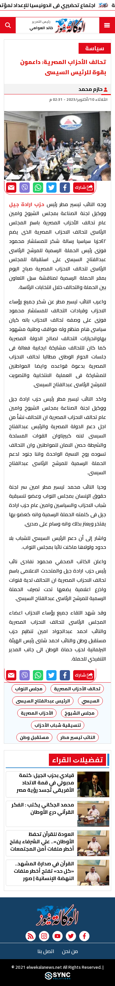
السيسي (90, 701)
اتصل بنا (45, 951)
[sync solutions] (57, 978)
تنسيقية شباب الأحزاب (57, 725)
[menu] (107, 25)
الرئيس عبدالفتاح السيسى (43, 701)
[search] (8, 25)
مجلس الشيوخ (80, 713)
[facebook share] (65, 187)
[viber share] (24, 187)
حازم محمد (91, 89)
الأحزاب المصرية (37, 713)
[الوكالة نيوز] (57, 915)
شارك (81, 187)
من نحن (70, 951)
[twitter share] (51, 187)
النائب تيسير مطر (77, 737)
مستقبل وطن (34, 737)
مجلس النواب (28, 689)
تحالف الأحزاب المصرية (77, 689)
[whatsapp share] (38, 187)
